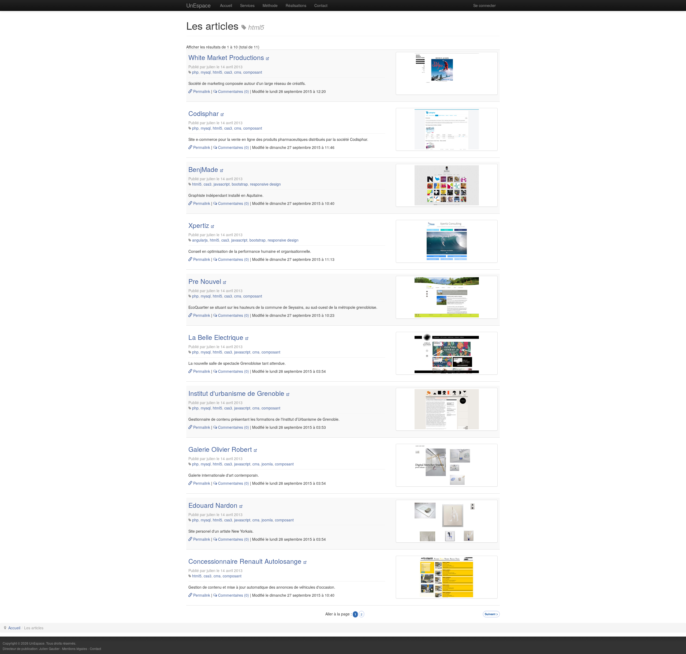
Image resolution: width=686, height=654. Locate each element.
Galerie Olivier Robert (220, 449)
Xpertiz (198, 225)
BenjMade (203, 169)
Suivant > (491, 614)
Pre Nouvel (204, 281)
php (195, 72)
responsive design (265, 184)
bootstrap (240, 184)
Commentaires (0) (233, 91)
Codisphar (203, 113)
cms (237, 72)
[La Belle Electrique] (447, 353)
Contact (320, 5)
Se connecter (484, 5)
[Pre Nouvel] (447, 297)
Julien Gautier (49, 648)
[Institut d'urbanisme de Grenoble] (447, 409)
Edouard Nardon (212, 505)
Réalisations (296, 5)
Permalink (201, 91)
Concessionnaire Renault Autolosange (244, 561)
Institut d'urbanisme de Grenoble (236, 393)
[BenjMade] (447, 185)
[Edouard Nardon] (447, 521)
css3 (228, 72)
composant (252, 72)
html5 (217, 72)
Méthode (270, 5)
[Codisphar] (447, 129)
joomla (267, 464)
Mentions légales (74, 648)
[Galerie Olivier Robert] (447, 465)
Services (247, 5)
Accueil (226, 5)
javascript (222, 184)
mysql (206, 72)
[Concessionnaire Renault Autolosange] (447, 577)
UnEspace (198, 5)
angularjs (200, 240)
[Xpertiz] (447, 241)
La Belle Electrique (215, 337)
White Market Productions (226, 57)
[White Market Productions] (447, 73)
